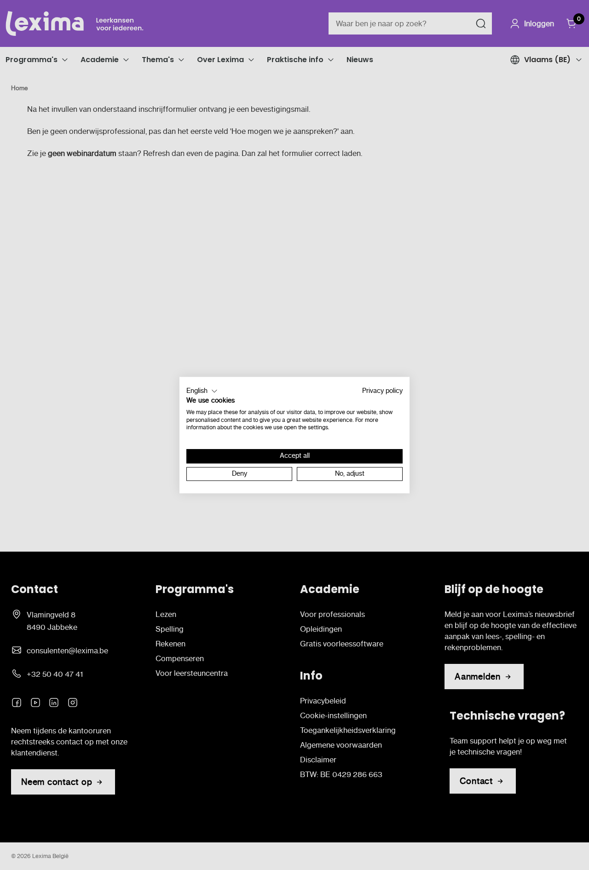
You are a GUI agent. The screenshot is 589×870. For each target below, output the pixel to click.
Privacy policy (382, 391)
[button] (202, 391)
